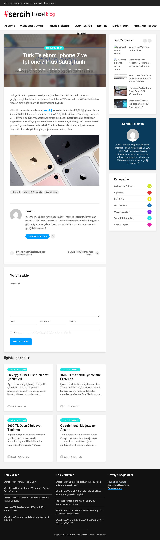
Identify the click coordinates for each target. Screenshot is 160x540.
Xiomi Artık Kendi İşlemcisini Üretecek (80, 377)
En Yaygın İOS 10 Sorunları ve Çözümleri (28, 377)
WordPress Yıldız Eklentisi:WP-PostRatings (78, 510)
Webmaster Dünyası (31, 25)
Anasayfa (8, 3)
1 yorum (23, 406)
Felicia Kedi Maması (117, 481)
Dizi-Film (102, 25)
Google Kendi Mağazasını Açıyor (78, 428)
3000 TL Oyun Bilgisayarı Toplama (25, 428)
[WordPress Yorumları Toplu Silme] (120, 50)
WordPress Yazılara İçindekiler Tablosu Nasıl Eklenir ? (139, 103)
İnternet (81, 33)
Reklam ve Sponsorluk (33, 3)
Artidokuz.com (115, 488)
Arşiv (53, 3)
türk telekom (51, 192)
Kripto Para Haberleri (145, 25)
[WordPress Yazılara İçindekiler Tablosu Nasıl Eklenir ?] (120, 103)
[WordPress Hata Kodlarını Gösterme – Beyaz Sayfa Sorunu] (120, 64)
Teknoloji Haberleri (59, 25)
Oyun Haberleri (83, 25)
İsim (12, 321)
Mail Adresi (45, 321)
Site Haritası (101, 534)
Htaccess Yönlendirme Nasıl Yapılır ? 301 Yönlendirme (140, 91)
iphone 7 (16, 192)
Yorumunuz (15, 284)
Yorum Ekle (49, 69)
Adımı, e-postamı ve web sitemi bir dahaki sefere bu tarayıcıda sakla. (43, 333)
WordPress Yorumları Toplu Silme (21, 481)
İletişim (47, 3)
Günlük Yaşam (120, 25)
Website (73, 321)
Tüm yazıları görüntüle (37, 236)
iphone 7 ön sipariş (33, 192)
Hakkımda (18, 3)
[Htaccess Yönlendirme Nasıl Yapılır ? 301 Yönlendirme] (120, 91)
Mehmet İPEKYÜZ (64, 523)
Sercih (24, 69)
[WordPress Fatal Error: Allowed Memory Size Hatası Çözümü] (120, 78)
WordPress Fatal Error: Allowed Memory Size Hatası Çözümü (140, 78)
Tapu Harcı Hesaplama (118, 484)
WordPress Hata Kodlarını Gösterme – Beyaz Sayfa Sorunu (139, 62)
